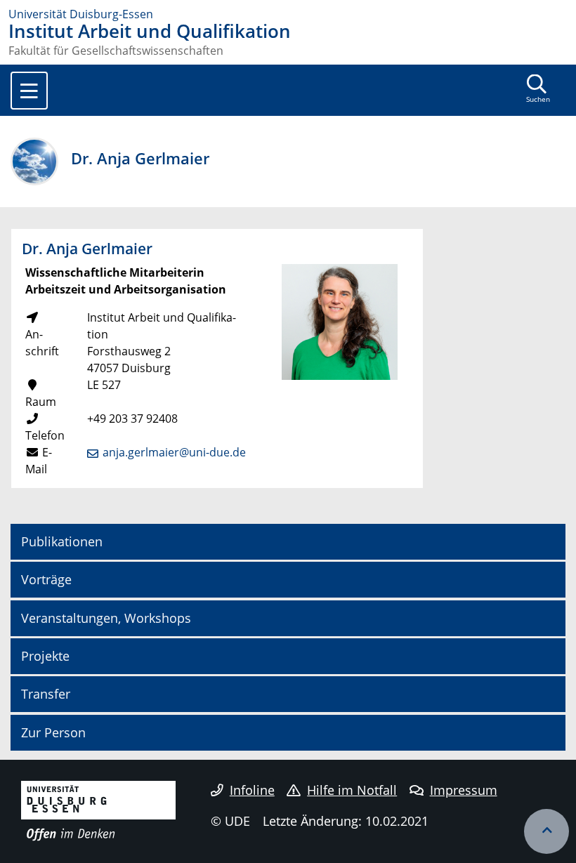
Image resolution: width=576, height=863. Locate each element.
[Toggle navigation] (29, 91)
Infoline (252, 790)
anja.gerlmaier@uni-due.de (174, 452)
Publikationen (62, 541)
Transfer (45, 693)
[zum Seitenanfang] (546, 831)
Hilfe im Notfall (352, 790)
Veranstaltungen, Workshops (106, 618)
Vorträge (46, 579)
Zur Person (53, 732)
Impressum (463, 790)
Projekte (45, 655)
